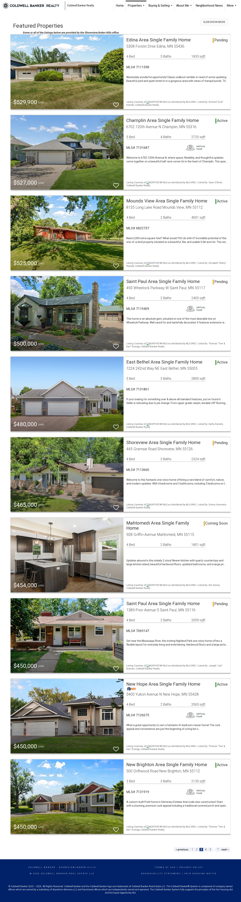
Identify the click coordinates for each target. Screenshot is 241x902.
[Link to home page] (33, 5)
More (232, 7)
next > (225, 849)
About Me (184, 7)
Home (120, 5)
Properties (136, 7)
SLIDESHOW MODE (214, 22)
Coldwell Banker (41, 867)
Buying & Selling (160, 7)
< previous (181, 849)
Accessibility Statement (161, 874)
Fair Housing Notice (201, 874)
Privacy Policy (191, 867)
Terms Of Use (165, 867)
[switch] (116, 103)
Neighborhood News (209, 5)
